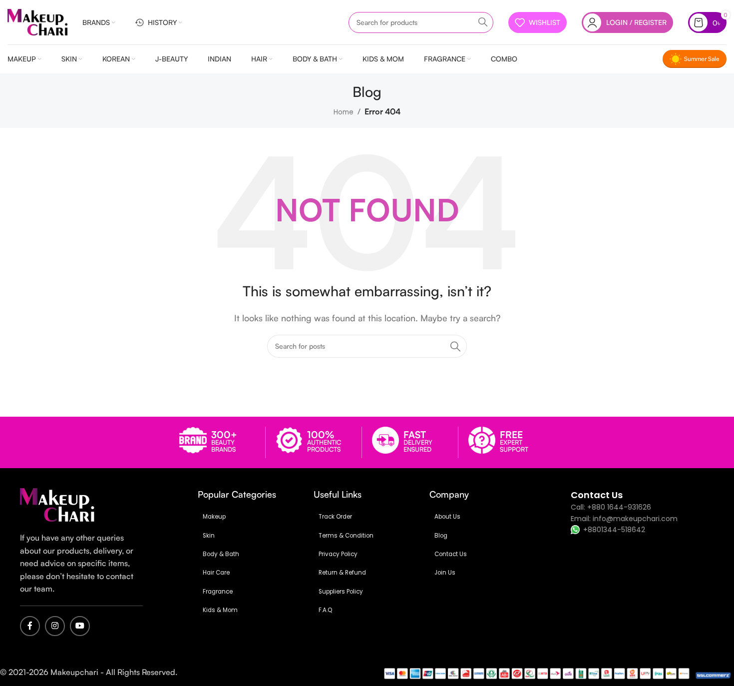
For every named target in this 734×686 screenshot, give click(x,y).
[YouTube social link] (80, 626)
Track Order (335, 517)
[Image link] (57, 504)
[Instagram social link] (55, 626)
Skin (209, 536)
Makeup (214, 517)
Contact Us (450, 554)
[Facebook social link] (30, 626)
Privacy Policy (338, 554)
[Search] (482, 22)
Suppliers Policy (341, 592)
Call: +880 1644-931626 (611, 507)
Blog (440, 536)
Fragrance (218, 592)
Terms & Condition (346, 536)
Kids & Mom (220, 610)
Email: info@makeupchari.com (624, 519)
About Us (447, 517)
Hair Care (216, 573)
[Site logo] (37, 21)
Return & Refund (342, 573)
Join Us (444, 573)
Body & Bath (221, 554)
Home (344, 112)
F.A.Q (325, 610)
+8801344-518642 (614, 530)
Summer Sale (702, 58)
